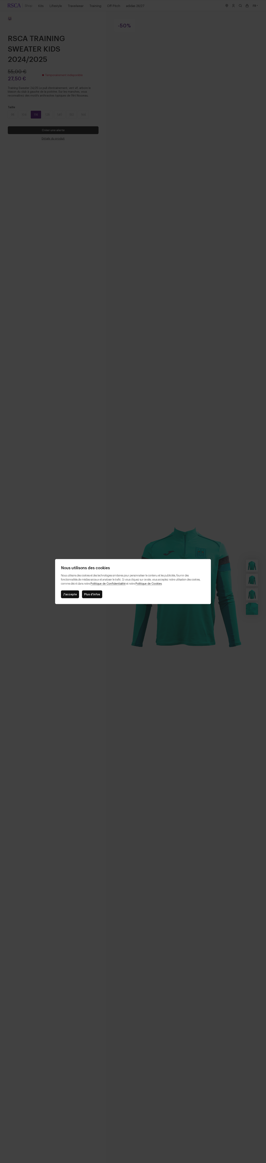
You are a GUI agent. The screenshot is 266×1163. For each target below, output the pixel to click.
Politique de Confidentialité (108, 583)
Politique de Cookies (149, 583)
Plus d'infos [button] (92, 594)
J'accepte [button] (70, 594)
